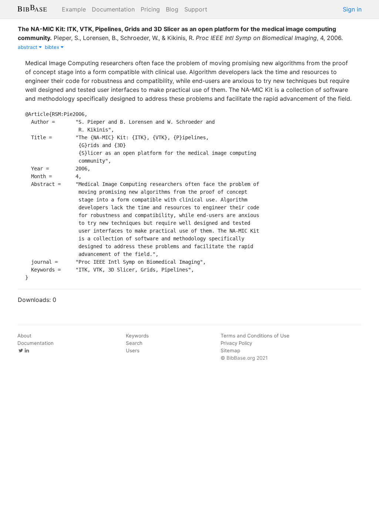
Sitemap (230, 350)
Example (74, 9)
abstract (28, 47)
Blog (172, 9)
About (24, 336)
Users (133, 350)
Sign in (352, 9)
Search (134, 343)
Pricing (150, 9)
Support (195, 9)
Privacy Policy (236, 343)
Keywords (137, 336)
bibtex (53, 47)
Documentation (113, 9)
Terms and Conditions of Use (255, 336)
